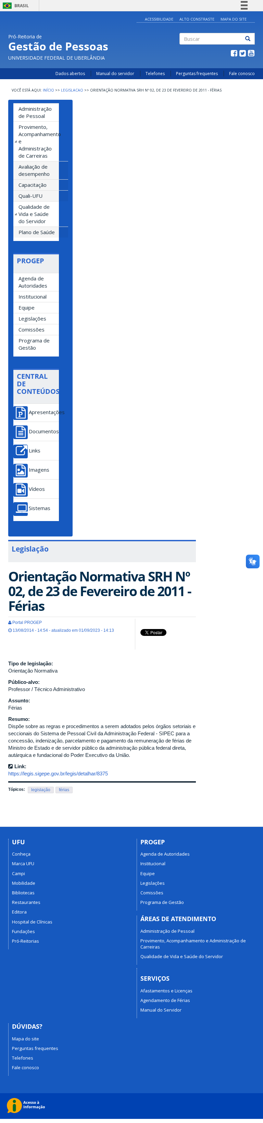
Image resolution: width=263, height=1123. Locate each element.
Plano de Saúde (36, 232)
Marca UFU (23, 863)
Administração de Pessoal (35, 112)
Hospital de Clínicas (32, 922)
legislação (40, 789)
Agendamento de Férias (165, 1000)
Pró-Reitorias (25, 941)
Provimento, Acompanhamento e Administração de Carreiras (38, 141)
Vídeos (37, 489)
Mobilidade (23, 883)
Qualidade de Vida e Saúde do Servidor (34, 214)
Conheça (21, 854)
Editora (19, 912)
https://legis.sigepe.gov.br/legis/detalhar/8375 (58, 773)
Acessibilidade (159, 19)
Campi (18, 873)
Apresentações (44, 412)
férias (64, 789)
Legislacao (72, 90)
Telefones (155, 73)
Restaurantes (26, 902)
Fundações (23, 931)
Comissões (31, 329)
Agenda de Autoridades (32, 282)
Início (48, 90)
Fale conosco (242, 73)
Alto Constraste (196, 19)
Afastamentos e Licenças (166, 991)
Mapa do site (25, 1039)
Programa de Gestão (34, 344)
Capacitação (32, 184)
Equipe (26, 307)
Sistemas (39, 508)
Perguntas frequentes (197, 73)
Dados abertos (70, 73)
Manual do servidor (115, 73)
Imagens (39, 469)
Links (34, 450)
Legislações (32, 318)
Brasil (14, 6)
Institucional (32, 296)
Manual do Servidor (160, 1010)
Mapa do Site (234, 19)
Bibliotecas (23, 893)
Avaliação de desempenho (34, 170)
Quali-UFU (30, 195)
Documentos (44, 431)
